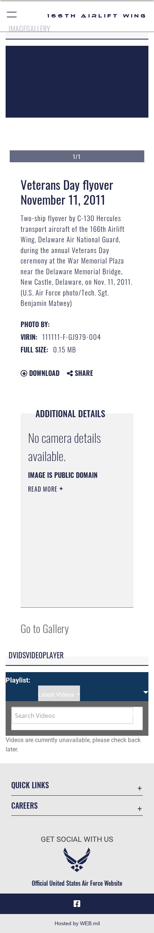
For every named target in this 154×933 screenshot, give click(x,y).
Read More (43, 489)
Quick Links (30, 785)
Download (43, 373)
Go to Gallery (45, 628)
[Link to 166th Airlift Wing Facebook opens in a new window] (77, 904)
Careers (24, 805)
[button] (12, 16)
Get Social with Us (77, 839)
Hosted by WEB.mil (77, 923)
